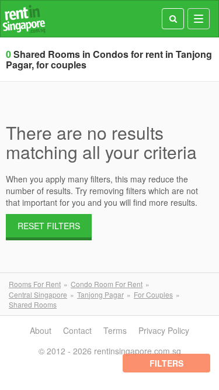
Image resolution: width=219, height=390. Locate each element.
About (40, 330)
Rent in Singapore (24, 19)
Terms (115, 330)
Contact (77, 330)
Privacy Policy (163, 330)
